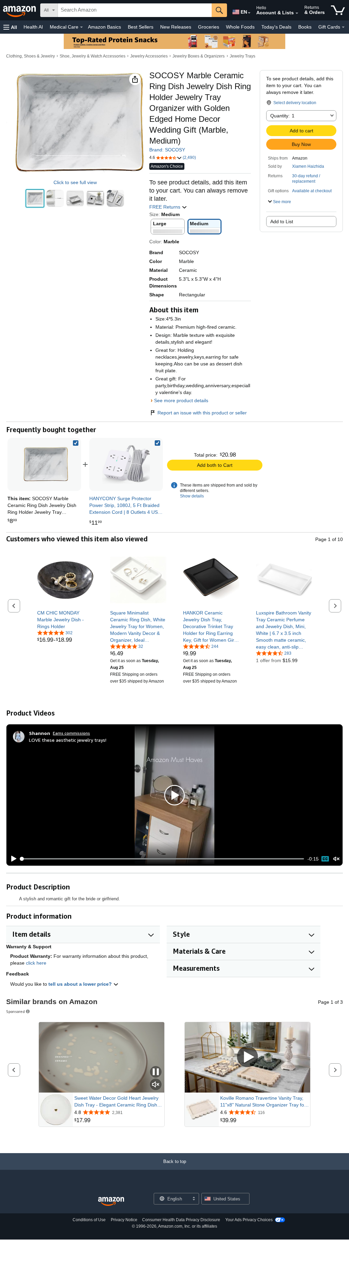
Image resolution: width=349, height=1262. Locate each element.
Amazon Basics (104, 27)
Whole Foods (240, 27)
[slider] (162, 858)
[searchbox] (135, 10)
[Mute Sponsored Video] (156, 1085)
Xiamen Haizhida (308, 166)
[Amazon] (20, 10)
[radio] (35, 198)
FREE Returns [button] (165, 207)
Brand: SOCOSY (167, 149)
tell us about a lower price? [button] (80, 984)
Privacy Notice (124, 1219)
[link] (126, 464)
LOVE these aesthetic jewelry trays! (67, 740)
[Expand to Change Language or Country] (249, 13)
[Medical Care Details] (81, 27)
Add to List (281, 221)
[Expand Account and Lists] (296, 13)
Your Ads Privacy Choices (249, 1219)
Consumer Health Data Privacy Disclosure (181, 1219)
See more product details (181, 400)
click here (36, 963)
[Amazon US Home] (111, 1202)
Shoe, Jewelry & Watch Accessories (92, 56)
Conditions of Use (89, 1219)
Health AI (33, 27)
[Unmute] (336, 859)
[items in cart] (338, 10)
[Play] (11, 859)
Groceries (208, 27)
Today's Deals (276, 27)
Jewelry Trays (242, 56)
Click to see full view (75, 182)
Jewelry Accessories (149, 56)
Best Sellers (140, 27)
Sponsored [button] (15, 1011)
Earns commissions (71, 733)
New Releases (175, 27)
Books (305, 27)
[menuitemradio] (325, 859)
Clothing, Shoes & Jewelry (30, 56)
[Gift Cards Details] (343, 27)
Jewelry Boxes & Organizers (198, 56)
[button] (10, 27)
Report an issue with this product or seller (202, 412)
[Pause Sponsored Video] (156, 1072)
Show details (192, 496)
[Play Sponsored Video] (247, 1057)
